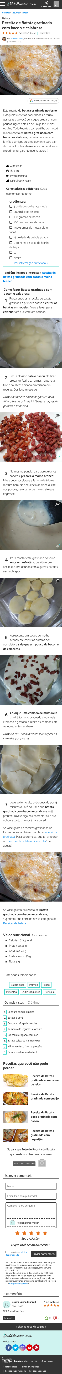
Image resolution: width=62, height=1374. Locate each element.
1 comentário (44, 33)
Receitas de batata (14, 923)
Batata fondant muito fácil (22, 1052)
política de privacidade (16, 1254)
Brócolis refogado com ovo (23, 1035)
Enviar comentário (44, 1254)
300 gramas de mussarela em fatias (29, 230)
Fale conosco (11, 1367)
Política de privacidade (15, 1371)
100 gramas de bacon (26, 217)
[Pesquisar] (57, 4)
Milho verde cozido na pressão (25, 1046)
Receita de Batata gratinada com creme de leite (45, 1080)
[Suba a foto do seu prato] (42, 1163)
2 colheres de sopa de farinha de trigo (29, 245)
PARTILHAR (46, 6)
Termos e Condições (29, 1367)
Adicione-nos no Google (45, 101)
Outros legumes (31, 992)
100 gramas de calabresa (28, 222)
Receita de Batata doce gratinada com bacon (44, 1117)
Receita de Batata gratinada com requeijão (42, 1135)
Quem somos (47, 1361)
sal (15, 252)
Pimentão (11, 992)
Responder (9, 1318)
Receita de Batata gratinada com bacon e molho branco (29, 277)
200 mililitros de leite (26, 211)
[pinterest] (36, 1347)
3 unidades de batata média (30, 206)
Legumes (16, 13)
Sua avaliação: (30, 1239)
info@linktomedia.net (18, 1284)
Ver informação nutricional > (31, 263)
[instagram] (22, 1347)
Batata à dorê (15, 1017)
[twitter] (15, 1347)
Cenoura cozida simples (21, 1012)
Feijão (46, 985)
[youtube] (29, 1347)
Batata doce (17, 985)
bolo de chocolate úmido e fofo (27, 841)
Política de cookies (37, 1371)
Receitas (6, 13)
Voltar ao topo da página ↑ (31, 1326)
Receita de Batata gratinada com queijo (45, 1096)
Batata (25, 13)
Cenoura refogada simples (22, 1023)
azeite (17, 258)
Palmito (33, 985)
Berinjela (50, 992)
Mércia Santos (17, 38)
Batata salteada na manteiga (24, 1040)
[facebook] (9, 1347)
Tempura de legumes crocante (25, 1029)
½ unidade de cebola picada (30, 237)
